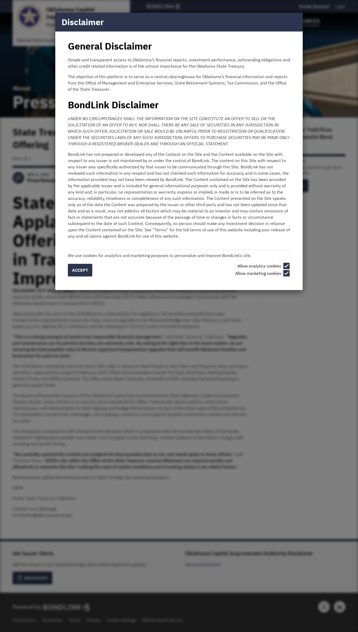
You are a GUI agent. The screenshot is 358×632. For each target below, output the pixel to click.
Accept (80, 270)
